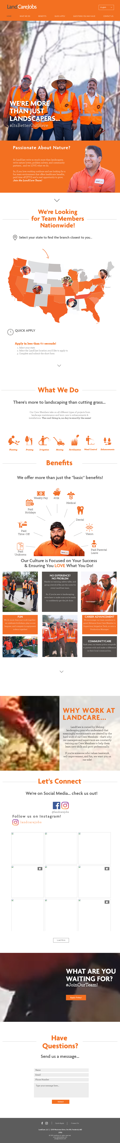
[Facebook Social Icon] (56, 805)
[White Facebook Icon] (42, 1123)
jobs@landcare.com (60, 1139)
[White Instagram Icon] (46, 1123)
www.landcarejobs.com (60, 1137)
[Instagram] (65, 805)
